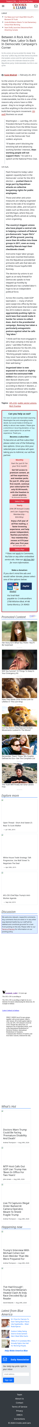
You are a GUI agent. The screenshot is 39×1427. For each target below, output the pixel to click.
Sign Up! (8, 1380)
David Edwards (8, 1303)
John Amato (7, 1179)
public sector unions (27, 403)
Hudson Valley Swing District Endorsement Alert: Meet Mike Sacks (19, 1333)
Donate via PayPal (26, 586)
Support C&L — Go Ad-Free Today (19, 1)
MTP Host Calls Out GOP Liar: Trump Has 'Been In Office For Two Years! (14, 1171)
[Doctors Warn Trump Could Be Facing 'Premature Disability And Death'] (16, 1118)
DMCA (19, 1414)
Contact (19, 1402)
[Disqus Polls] (20, 961)
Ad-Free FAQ (29, 559)
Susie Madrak (10, 75)
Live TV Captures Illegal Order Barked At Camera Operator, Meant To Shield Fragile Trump (16, 1208)
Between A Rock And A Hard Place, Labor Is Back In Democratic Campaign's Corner (19, 42)
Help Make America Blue (16, 1350)
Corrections (19, 1418)
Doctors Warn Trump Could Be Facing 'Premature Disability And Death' (15, 1134)
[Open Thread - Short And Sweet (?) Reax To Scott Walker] (19, 809)
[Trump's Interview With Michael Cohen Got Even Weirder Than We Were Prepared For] (16, 1239)
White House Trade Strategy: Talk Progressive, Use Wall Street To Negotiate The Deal (17, 860)
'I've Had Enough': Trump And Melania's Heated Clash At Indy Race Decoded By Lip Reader (15, 1292)
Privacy (19, 1410)
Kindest (13, 591)
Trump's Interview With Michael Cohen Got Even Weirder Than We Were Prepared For (16, 1254)
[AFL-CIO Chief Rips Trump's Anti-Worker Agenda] (19, 882)
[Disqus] (20, 1015)
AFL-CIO (13, 403)
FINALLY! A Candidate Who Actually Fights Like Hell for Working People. (21, 1343)
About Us (19, 1398)
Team (19, 1394)
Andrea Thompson (9, 1142)
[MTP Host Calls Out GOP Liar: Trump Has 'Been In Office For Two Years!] (16, 1155)
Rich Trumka (15, 406)
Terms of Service (8, 929)
